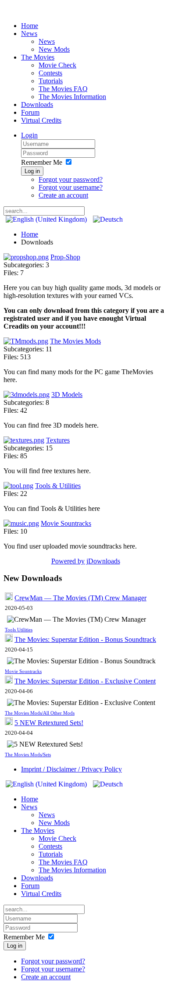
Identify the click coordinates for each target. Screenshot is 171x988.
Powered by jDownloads (85, 561)
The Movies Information (72, 96)
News (29, 33)
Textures (58, 440)
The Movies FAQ (63, 88)
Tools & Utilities (58, 485)
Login (29, 135)
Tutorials (51, 81)
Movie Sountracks (66, 523)
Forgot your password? (71, 179)
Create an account (63, 195)
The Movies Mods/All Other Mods (40, 713)
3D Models (66, 394)
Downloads (37, 104)
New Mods (54, 49)
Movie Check (57, 65)
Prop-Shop (65, 257)
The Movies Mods (75, 341)
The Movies (37, 57)
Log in (32, 171)
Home (29, 25)
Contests (50, 73)
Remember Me (41, 162)
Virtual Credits (41, 120)
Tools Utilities (18, 629)
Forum (30, 112)
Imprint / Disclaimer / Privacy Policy (71, 769)
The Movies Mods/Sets (28, 754)
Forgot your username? (71, 187)
